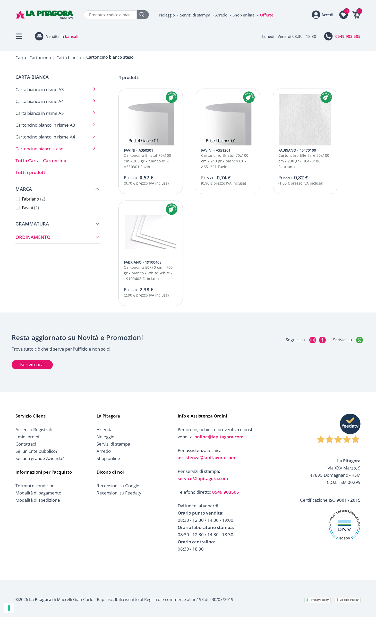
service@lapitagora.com (203, 478)
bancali (71, 36)
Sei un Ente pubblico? (36, 451)
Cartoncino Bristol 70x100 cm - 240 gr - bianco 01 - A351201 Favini (225, 161)
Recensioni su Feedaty (119, 493)
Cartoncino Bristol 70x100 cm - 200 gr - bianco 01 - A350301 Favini (147, 161)
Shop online (244, 15)
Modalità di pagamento (38, 493)
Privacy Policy (319, 600)
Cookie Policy (349, 600)
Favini (30, 208)
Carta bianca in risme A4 (39, 101)
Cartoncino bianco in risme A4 (45, 137)
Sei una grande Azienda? (39, 458)
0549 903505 (225, 492)
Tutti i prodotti (31, 172)
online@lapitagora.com (218, 437)
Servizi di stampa (195, 15)
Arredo (221, 15)
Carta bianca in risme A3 (39, 89)
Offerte (267, 15)
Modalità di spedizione (37, 500)
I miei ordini (27, 437)
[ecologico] (171, 97)
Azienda (105, 429)
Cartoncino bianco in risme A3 (45, 125)
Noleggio (167, 15)
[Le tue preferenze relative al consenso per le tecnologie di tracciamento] (9, 608)
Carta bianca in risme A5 (39, 113)
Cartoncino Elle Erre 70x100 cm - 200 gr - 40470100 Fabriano (303, 161)
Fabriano (33, 199)
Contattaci (25, 444)
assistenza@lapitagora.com (206, 457)
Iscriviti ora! (32, 364)
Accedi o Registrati (33, 429)
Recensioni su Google (118, 486)
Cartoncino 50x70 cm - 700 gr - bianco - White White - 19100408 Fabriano (148, 273)
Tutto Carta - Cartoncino (40, 160)
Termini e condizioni (35, 486)
